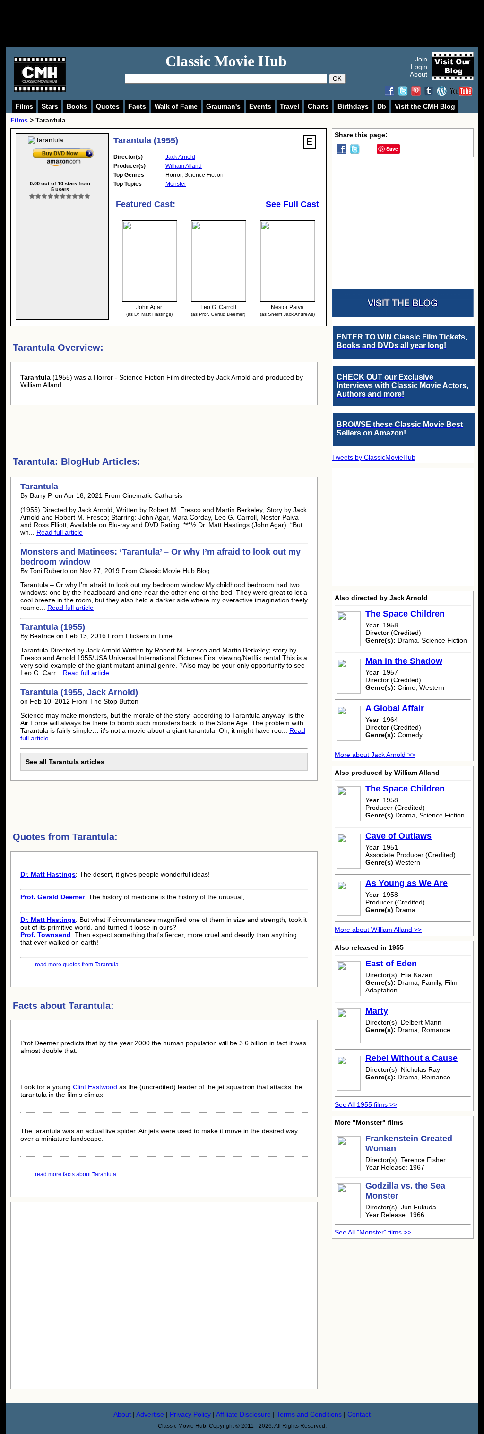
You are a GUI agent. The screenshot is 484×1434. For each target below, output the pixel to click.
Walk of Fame (176, 106)
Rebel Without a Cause (411, 1058)
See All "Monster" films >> (373, 1232)
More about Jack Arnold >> (375, 754)
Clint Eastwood (95, 1087)
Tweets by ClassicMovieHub (373, 457)
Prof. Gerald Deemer (52, 897)
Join (421, 59)
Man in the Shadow (403, 661)
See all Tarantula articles (65, 761)
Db (381, 106)
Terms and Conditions (309, 1414)
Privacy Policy (190, 1414)
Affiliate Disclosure (243, 1414)
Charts (318, 106)
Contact (359, 1414)
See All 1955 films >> (366, 1104)
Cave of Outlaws (398, 836)
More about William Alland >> (378, 929)
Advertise (150, 1414)
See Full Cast (292, 204)
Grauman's (223, 106)
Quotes (108, 106)
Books (77, 106)
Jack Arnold (180, 157)
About (418, 74)
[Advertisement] (252, 23)
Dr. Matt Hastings (48, 874)
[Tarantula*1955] (63, 150)
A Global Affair (394, 708)
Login (419, 66)
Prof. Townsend (45, 935)
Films (24, 106)
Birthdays (353, 106)
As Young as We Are (406, 883)
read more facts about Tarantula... (78, 1174)
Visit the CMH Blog (425, 106)
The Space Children (405, 613)
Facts (137, 106)
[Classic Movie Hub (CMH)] (40, 89)
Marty (376, 1011)
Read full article (59, 532)
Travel (289, 106)
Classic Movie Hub (226, 61)
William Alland (183, 166)
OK (337, 78)
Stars (50, 106)
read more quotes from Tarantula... (79, 964)
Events (260, 106)
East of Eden (391, 963)
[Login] (60, 196)
